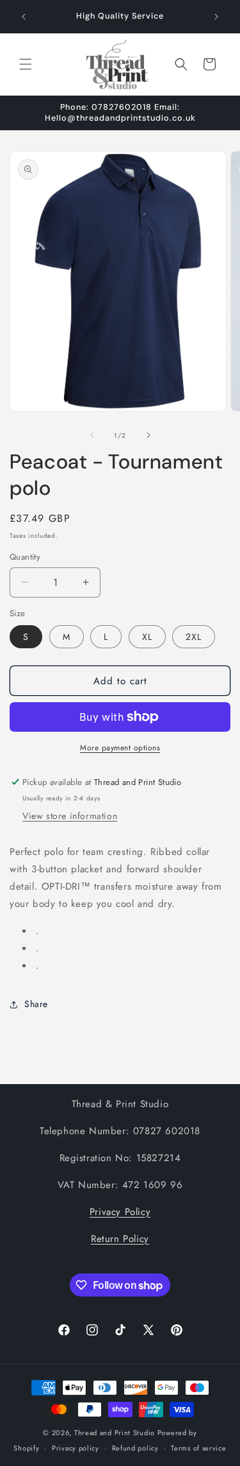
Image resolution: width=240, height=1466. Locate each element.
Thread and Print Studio (114, 1432)
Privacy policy (75, 1448)
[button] (26, 64)
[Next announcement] (216, 17)
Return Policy (120, 1239)
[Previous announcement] (24, 17)
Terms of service (198, 1448)
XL (147, 636)
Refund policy (135, 1448)
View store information (69, 815)
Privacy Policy (120, 1212)
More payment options (120, 748)
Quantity (25, 557)
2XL (194, 636)
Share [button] (36, 1003)
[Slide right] (148, 435)
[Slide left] (92, 435)
